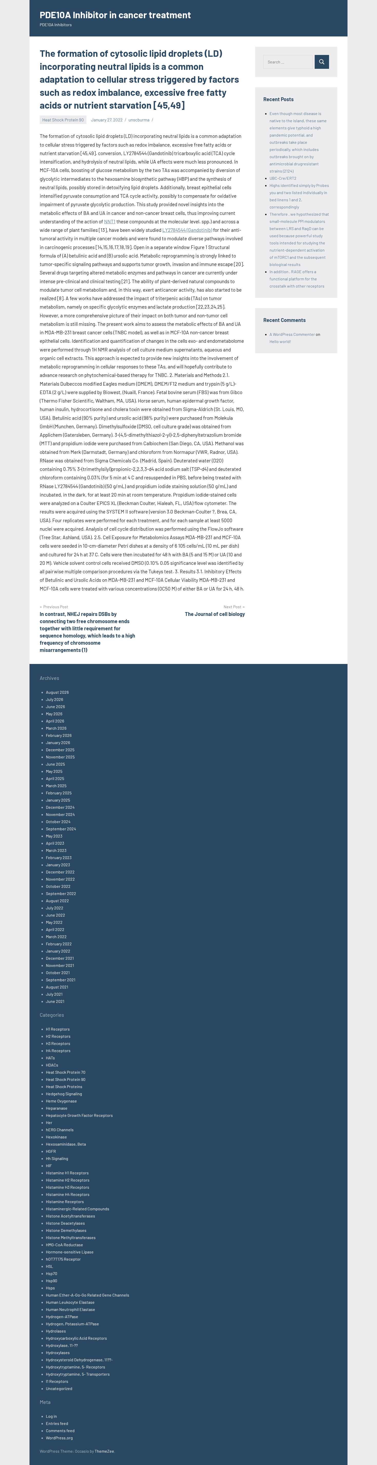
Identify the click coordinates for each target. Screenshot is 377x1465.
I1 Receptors (57, 1381)
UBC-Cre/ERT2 (283, 178)
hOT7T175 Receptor (63, 1259)
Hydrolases (56, 1330)
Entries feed (57, 1423)
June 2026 (55, 706)
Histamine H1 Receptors (67, 1172)
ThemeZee (104, 1451)
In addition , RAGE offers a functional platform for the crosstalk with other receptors (297, 278)
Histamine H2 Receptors (68, 1179)
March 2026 (56, 728)
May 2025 (54, 771)
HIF (49, 1165)
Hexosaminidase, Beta (66, 1143)
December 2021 (60, 958)
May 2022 (54, 922)
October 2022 (58, 886)
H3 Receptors (58, 1043)
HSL (49, 1266)
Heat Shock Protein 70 (65, 1072)
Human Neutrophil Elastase (70, 1309)
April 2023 (55, 843)
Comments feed (60, 1430)
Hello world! (280, 341)
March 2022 (56, 936)
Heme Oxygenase (61, 1100)
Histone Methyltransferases (71, 1237)
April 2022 (55, 929)
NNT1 (109, 221)
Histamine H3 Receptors (67, 1187)
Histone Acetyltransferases (70, 1215)
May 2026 (54, 713)
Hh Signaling (57, 1158)
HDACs (52, 1064)
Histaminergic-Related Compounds (77, 1208)
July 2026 (54, 699)
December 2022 (60, 871)
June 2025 (55, 764)
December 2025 (60, 749)
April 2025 (55, 778)
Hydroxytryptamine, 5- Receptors (75, 1366)
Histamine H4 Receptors (68, 1194)
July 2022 (54, 907)
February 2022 (59, 943)
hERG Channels (60, 1129)
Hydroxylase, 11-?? (62, 1345)
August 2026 (57, 692)
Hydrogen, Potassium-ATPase (72, 1323)
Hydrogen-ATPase (62, 1316)
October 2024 (58, 821)
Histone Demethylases (66, 1230)
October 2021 (58, 972)
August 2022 (57, 900)
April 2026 (55, 720)
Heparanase (56, 1108)
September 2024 (61, 828)
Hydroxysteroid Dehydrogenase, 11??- (79, 1359)
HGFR (51, 1151)
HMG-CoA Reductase (64, 1244)
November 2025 (60, 756)
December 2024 (60, 807)
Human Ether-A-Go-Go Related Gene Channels (87, 1294)
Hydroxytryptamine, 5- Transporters (78, 1374)
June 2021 (55, 1001)
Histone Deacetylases (65, 1223)
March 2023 (56, 850)
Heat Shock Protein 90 (63, 119)
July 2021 (54, 994)
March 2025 (56, 785)
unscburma (139, 119)
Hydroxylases (58, 1352)
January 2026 (58, 742)
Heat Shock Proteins (64, 1086)
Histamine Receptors (65, 1201)
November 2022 (60, 879)
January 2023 (58, 864)
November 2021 (60, 965)
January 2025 (58, 799)
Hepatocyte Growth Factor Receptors (79, 1115)
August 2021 (57, 986)
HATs (50, 1057)
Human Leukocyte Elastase (70, 1302)
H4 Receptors (58, 1050)
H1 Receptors (58, 1028)
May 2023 (54, 835)
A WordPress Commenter (292, 334)
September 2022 (61, 893)
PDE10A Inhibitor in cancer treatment (115, 14)
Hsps (50, 1287)
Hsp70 (51, 1273)
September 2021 (60, 979)
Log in (51, 1416)
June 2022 (55, 914)
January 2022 (58, 950)
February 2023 (59, 857)
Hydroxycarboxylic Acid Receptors (76, 1338)
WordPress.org (59, 1437)
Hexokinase (56, 1136)
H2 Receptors (58, 1036)
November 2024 (60, 814)
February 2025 (59, 792)
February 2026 (59, 735)
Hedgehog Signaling (64, 1093)
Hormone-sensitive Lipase (70, 1251)
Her (49, 1122)
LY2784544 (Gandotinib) (187, 230)
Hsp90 (51, 1280)
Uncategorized (59, 1388)
